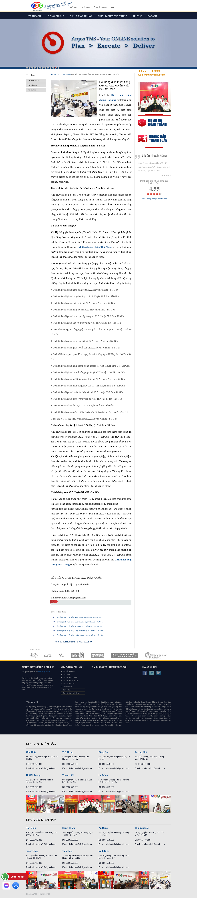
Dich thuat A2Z (31, 894)
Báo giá (152, 16)
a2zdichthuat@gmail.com (151, 75)
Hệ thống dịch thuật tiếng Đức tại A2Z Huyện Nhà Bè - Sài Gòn (79, 622)
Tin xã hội (32, 90)
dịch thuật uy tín (44, 672)
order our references (155, 139)
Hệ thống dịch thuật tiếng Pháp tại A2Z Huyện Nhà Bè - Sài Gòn (79, 635)
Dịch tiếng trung (81, 16)
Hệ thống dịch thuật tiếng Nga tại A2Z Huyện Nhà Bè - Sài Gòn (79, 626)
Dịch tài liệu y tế (68, 683)
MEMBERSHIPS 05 (97, 655)
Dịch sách (66, 674)
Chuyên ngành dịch (72, 667)
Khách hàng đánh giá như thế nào (154, 199)
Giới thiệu (73, 7)
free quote (152, 125)
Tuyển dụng (85, 7)
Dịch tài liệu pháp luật (70, 680)
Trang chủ (35, 16)
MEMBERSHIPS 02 (48, 655)
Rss (112, 7)
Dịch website (67, 687)
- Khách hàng (166, 175)
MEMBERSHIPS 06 (125, 655)
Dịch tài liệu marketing (71, 693)
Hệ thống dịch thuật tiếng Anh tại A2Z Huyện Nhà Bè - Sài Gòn (79, 617)
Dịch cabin (66, 690)
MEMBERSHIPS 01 (33, 655)
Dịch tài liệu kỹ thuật (70, 677)
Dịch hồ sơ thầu (68, 671)
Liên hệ (95, 7)
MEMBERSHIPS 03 (62, 655)
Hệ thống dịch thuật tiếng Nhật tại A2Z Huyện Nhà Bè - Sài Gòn (79, 631)
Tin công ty (32, 85)
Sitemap (104, 7)
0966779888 (18, 876)
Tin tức (137, 16)
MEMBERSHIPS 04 (77, 655)
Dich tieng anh (37, 6)
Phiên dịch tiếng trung (112, 16)
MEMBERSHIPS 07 (156, 655)
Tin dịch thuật (33, 81)
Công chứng (56, 16)
